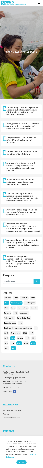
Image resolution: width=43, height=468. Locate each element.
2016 (20, 323)
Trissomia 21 (15, 333)
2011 (6, 343)
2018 (25, 333)
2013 (27, 338)
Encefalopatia (30, 303)
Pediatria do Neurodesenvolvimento (18, 328)
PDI (36, 328)
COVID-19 (24, 298)
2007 (33, 343)
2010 (12, 343)
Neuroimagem (16, 303)
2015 (6, 338)
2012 (34, 338)
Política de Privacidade (11, 418)
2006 (6, 348)
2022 (6, 308)
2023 (6, 303)
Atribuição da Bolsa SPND (12, 410)
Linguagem (24, 313)
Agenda (6, 414)
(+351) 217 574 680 (18, 381)
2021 (15, 313)
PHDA (16, 298)
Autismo (7, 298)
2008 (26, 343)
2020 (33, 298)
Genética (34, 308)
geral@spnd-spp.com (17, 378)
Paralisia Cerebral (23, 318)
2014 (13, 338)
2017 (31, 333)
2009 (19, 343)
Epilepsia (7, 313)
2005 (13, 348)
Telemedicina (9, 318)
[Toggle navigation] (39, 3)
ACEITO (21, 462)
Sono (13, 308)
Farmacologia (23, 308)
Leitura (20, 338)
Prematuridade (10, 323)
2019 (6, 333)
